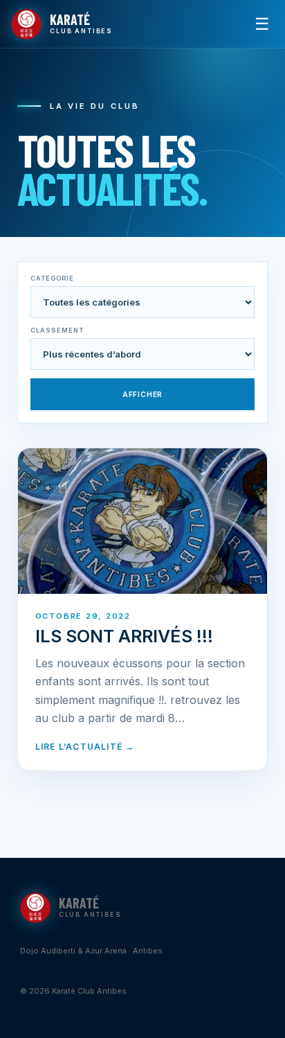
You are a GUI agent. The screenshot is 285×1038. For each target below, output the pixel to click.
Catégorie (52, 278)
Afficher (142, 394)
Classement (57, 330)
